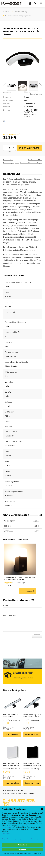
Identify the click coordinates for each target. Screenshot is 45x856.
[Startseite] (11, 3)
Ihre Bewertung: (9, 615)
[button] (4, 86)
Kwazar (27, 97)
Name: (5, 606)
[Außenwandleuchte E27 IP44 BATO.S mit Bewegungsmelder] (20, 559)
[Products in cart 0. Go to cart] (30, 3)
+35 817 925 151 (19, 801)
